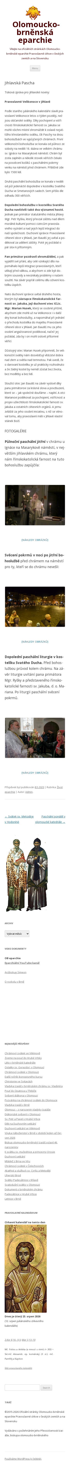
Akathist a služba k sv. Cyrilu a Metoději (28, 1170)
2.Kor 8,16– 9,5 (13, 1340)
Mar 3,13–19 (28, 1340)
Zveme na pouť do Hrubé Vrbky (23, 1058)
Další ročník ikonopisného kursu (23, 1076)
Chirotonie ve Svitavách (18, 1081)
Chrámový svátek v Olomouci (22, 1072)
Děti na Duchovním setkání (20, 1123)
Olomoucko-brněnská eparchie (35, 31)
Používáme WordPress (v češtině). (23, 1459)
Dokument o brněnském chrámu (24, 1189)
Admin (29, 792)
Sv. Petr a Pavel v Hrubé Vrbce (22, 1119)
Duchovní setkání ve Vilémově (22, 1128)
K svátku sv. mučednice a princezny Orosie (30, 1152)
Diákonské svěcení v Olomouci (22, 1114)
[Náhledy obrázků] (35, 540)
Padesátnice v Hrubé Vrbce (21, 1194)
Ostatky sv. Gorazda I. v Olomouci (24, 1067)
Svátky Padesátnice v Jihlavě (21, 1180)
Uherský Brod (13, 1175)
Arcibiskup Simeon (15, 972)
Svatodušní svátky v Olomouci (22, 1184)
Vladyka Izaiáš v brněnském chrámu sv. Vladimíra (34, 1086)
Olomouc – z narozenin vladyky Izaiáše (28, 1109)
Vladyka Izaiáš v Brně (17, 1105)
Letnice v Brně (13, 1199)
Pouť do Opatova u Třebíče (20, 1091)
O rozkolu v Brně (14, 981)
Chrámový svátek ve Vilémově (22, 1053)
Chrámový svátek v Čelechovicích (24, 1166)
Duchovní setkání (15, 1156)
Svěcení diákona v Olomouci (21, 1095)
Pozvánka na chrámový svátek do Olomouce (31, 1100)
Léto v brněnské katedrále (20, 1062)
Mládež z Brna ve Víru (17, 1161)
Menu (35, 68)
